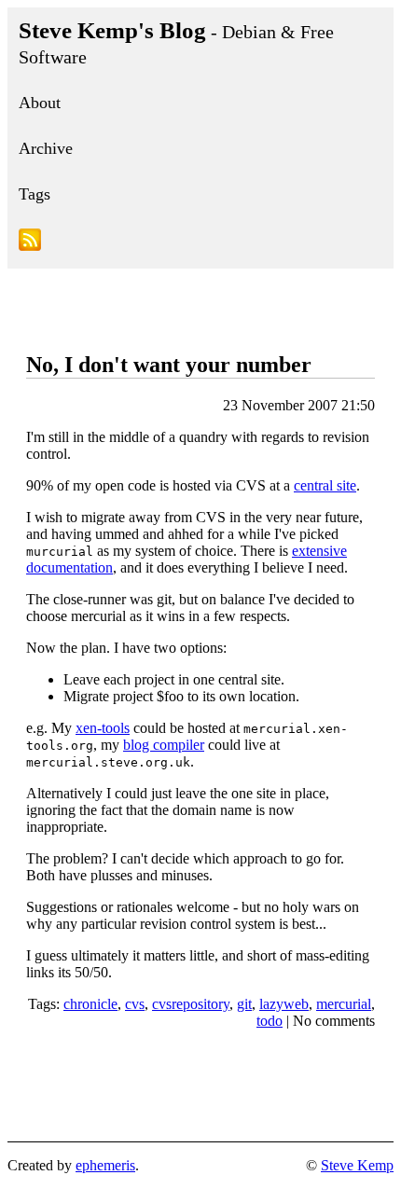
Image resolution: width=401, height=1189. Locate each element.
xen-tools (103, 728)
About (40, 102)
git (244, 1004)
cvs (135, 1004)
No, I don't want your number (168, 365)
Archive (46, 148)
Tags (34, 194)
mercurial (343, 1004)
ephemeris (105, 1165)
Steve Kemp (357, 1165)
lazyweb (284, 1004)
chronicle (90, 1004)
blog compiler (163, 745)
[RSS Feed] (200, 243)
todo (269, 1021)
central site (325, 485)
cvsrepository (190, 1004)
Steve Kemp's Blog (176, 42)
